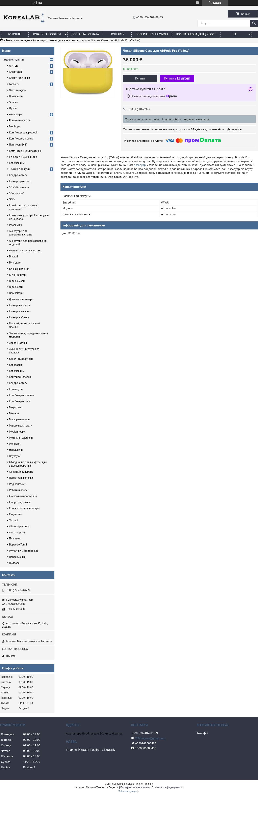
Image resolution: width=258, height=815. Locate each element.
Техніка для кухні (19, 168)
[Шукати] (254, 23)
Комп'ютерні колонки (21, 395)
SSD (12, 199)
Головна (14, 34)
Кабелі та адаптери (21, 358)
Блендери (15, 262)
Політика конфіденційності (196, 34)
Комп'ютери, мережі (21, 138)
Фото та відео (17, 90)
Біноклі (13, 256)
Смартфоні (15, 71)
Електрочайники (19, 317)
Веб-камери (16, 292)
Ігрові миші (15, 224)
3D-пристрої (16, 193)
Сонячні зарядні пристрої (24, 508)
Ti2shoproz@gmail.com (19, 599)
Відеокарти (16, 286)
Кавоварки (15, 364)
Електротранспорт (20, 181)
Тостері (13, 520)
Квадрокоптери (18, 175)
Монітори (14, 126)
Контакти (117, 34)
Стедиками (15, 514)
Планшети (15, 538)
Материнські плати (20, 425)
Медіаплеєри (17, 431)
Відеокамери (17, 280)
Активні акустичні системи (25, 250)
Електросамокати (19, 311)
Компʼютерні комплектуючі (25, 150)
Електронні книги (19, 305)
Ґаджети (14, 84)
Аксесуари (40, 40)
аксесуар (140, 164)
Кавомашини (16, 162)
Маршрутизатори (19, 419)
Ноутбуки (14, 456)
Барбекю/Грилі (18, 544)
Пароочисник (17, 556)
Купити (140, 78)
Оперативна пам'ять (21, 471)
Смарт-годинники (19, 77)
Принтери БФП (18, 144)
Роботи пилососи (19, 120)
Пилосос (14, 562)
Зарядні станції (18, 342)
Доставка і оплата (85, 34)
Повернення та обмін (152, 34)
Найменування (14, 59)
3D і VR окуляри (19, 187)
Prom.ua (148, 783)
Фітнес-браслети (19, 526)
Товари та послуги (47, 34)
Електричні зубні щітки (23, 156)
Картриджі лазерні (20, 376)
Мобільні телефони (21, 437)
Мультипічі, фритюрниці (23, 550)
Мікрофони (15, 407)
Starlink (13, 102)
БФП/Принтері (17, 274)
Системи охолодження (23, 496)
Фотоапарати (17, 532)
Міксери (14, 413)
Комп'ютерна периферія (23, 132)
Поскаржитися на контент (135, 787)
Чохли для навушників (64, 40)
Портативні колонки (21, 477)
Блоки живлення (19, 268)
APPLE (13, 65)
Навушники (16, 96)
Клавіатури (16, 389)
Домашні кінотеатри (21, 299)
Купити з (170, 78)
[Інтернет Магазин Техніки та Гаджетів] (23, 26)
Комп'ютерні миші (19, 401)
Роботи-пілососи (19, 490)
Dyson (13, 108)
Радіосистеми (17, 483)
